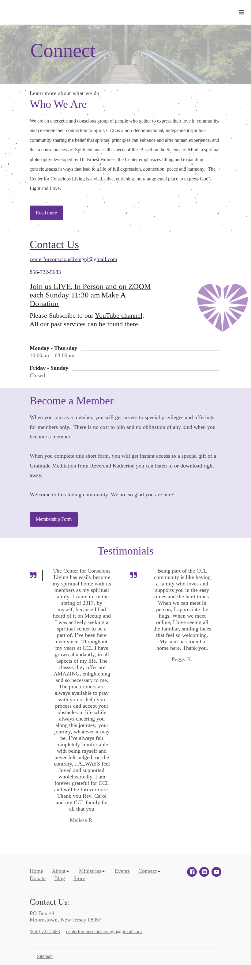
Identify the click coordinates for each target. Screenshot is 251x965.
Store (79, 878)
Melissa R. (82, 820)
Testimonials (126, 551)
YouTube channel (118, 315)
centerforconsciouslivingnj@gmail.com (73, 259)
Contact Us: (50, 901)
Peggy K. (182, 659)
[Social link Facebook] (192, 872)
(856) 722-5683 (45, 931)
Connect (63, 50)
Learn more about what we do (64, 93)
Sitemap (45, 956)
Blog (59, 878)
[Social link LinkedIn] (204, 872)
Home (36, 871)
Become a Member (72, 401)
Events (122, 871)
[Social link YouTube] (216, 872)
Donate (38, 878)
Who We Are (58, 104)
